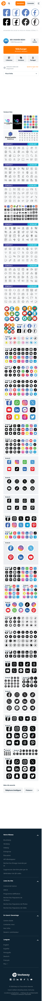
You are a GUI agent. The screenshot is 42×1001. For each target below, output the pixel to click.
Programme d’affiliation (11, 968)
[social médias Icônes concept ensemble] (11, 328)
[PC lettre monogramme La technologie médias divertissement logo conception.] (27, 135)
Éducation (7, 927)
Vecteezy (6, 916)
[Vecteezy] (3, 3)
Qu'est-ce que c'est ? (32, 68)
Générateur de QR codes (12, 948)
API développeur (9, 931)
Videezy (6, 919)
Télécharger (21, 50)
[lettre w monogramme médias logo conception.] (12, 121)
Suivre (35, 42)
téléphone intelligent (13, 862)
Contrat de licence (10, 960)
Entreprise (7, 923)
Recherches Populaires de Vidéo (15, 985)
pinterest (29, 862)
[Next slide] (33, 862)
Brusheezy (7, 912)
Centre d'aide (8, 998)
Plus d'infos (9, 73)
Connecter (30, 3)
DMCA (5, 964)
